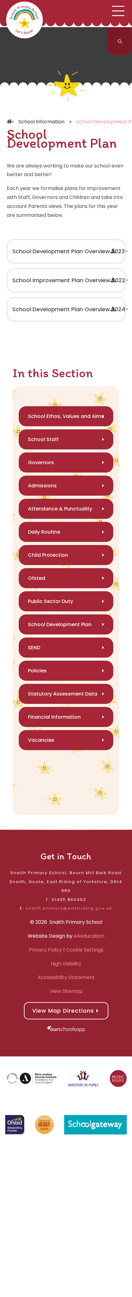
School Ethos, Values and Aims (66, 416)
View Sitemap (66, 991)
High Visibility (66, 963)
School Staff (43, 439)
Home (10, 113)
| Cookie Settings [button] (82, 949)
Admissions (42, 485)
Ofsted (36, 578)
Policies (37, 670)
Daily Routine (44, 531)
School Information (41, 121)
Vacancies (41, 740)
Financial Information (54, 717)
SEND (34, 647)
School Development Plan (59, 624)
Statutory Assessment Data (62, 693)
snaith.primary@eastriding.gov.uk (69, 908)
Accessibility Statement (66, 977)
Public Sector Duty (50, 601)
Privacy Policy (45, 949)
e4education (89, 936)
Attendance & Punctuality (60, 508)
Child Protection (48, 555)
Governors (41, 462)
